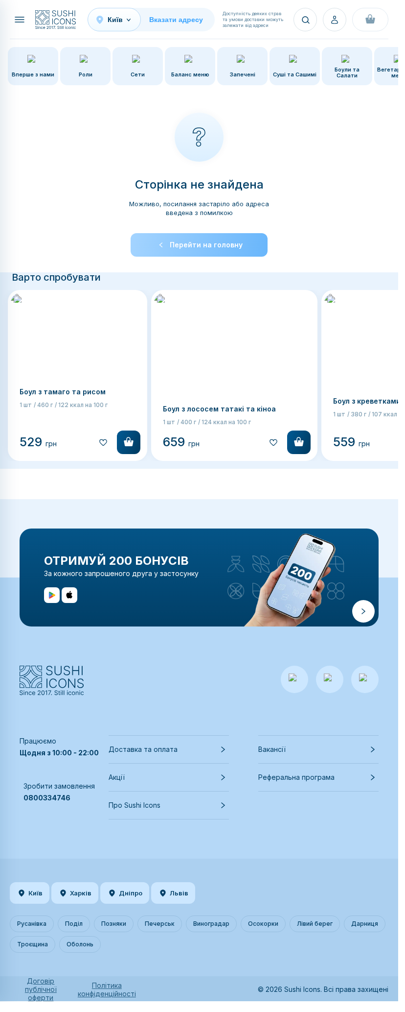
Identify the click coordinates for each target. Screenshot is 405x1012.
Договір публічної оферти (41, 989)
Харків (80, 893)
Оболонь (80, 944)
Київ (35, 893)
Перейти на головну (206, 245)
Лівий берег (315, 923)
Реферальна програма (296, 777)
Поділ (74, 923)
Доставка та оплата (143, 749)
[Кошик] (370, 19)
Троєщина (32, 944)
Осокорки (263, 923)
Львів (179, 893)
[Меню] (19, 19)
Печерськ (160, 923)
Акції (117, 777)
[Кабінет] (334, 19)
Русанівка (31, 923)
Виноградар (211, 923)
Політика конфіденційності (107, 989)
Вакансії (272, 749)
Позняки (113, 923)
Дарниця (364, 923)
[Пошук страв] (305, 19)
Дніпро (130, 893)
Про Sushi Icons (134, 805)
